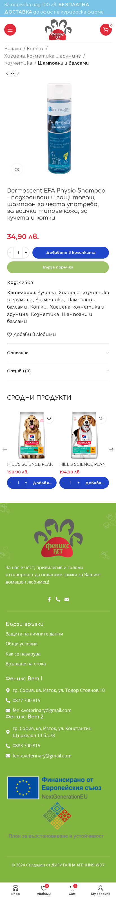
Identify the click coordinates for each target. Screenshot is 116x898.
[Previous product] (7, 73)
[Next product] (18, 73)
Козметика (18, 63)
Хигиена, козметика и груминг (43, 56)
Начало (13, 48)
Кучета (46, 292)
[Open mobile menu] (10, 29)
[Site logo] (58, 29)
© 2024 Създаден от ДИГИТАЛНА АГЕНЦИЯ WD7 (58, 865)
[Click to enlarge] (17, 169)
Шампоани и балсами (63, 63)
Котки (35, 48)
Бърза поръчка (58, 267)
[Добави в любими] (49, 418)
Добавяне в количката (70, 252)
